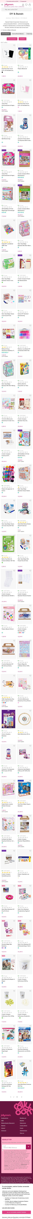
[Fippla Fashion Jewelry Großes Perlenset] (2, 807)
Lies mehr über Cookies (8, 1208)
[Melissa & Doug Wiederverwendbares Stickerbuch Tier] (7, 352)
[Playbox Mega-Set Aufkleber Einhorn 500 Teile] (18, 667)
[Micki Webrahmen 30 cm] (18, 737)
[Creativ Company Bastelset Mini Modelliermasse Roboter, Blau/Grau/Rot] (19, 632)
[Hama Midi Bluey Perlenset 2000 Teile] (19, 1088)
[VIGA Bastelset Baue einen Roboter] (5, 702)
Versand (3, 1128)
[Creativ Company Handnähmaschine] (2, 877)
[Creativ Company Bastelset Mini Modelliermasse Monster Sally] (21, 632)
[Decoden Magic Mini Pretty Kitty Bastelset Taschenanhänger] (3, 947)
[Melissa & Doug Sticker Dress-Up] (3, 352)
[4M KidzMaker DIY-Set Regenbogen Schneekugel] (2, 212)
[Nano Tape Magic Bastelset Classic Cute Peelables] (2, 282)
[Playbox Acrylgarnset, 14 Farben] (2, 492)
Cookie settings (23, 1125)
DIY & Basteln (24, 18)
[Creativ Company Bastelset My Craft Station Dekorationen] (21, 177)
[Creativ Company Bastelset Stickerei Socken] (18, 597)
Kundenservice (4, 1118)
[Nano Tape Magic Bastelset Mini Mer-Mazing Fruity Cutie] (18, 247)
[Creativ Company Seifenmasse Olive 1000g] (2, 1017)
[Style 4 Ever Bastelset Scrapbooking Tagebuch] (18, 912)
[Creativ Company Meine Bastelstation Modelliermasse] (18, 177)
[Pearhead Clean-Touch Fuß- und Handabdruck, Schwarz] (2, 72)
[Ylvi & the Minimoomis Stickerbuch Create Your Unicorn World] (2, 422)
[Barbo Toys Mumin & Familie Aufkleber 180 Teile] (2, 562)
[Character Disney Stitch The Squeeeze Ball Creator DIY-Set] (18, 142)
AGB (2, 1120)
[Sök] (3, 9)
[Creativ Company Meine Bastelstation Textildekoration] (19, 177)
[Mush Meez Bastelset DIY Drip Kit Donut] (2, 912)
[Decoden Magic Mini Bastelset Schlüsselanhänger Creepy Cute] (2, 947)
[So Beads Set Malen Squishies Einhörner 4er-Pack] (2, 842)
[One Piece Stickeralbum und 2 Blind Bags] (3, 1088)
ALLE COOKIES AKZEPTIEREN (16, 1212)
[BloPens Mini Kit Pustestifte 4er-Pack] (18, 387)
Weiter (21, 1097)
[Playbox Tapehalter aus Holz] (18, 877)
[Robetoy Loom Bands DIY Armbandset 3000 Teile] (18, 352)
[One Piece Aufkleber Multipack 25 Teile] (2, 1088)
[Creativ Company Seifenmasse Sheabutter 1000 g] (3, 1017)
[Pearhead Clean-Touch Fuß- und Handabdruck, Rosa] (18, 107)
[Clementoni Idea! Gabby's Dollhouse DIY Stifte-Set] (18, 772)
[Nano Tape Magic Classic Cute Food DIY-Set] (2, 317)
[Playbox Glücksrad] (18, 72)
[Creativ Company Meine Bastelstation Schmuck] (23, 177)
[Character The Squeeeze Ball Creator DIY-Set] (2, 772)
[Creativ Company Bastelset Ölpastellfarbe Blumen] (18, 842)
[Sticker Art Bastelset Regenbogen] (2, 1052)
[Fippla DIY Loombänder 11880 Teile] (2, 247)
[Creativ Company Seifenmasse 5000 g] (18, 982)
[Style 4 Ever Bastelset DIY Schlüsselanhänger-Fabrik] (18, 947)
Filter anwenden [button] (12, 38)
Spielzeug (8, 18)
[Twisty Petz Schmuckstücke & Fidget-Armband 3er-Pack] (2, 177)
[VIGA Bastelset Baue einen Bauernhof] (3, 702)
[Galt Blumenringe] (2, 142)
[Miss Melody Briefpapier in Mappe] (2, 982)
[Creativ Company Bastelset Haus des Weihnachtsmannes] (18, 422)
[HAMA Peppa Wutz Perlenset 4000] (23, 1088)
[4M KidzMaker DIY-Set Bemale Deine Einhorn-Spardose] (5, 212)
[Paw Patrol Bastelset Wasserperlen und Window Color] (18, 1052)
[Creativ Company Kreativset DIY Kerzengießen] (2, 457)
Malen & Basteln (15, 18)
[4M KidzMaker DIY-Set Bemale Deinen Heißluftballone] (3, 212)
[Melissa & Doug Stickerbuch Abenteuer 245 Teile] (5, 352)
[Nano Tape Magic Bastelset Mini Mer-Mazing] (2, 387)
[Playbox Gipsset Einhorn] (2, 632)
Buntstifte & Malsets (18, 33)
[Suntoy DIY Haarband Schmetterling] (18, 317)
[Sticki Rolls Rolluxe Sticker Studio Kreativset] (18, 527)
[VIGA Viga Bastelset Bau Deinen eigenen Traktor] (2, 702)
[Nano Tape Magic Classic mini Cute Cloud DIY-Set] (2, 527)
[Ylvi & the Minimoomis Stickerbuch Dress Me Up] (18, 702)
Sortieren (22, 38)
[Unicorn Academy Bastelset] (2, 737)
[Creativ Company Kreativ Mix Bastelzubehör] (18, 282)
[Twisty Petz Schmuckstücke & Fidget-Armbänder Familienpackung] (2, 107)
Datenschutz (23, 1123)
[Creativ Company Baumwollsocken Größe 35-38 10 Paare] (2, 597)
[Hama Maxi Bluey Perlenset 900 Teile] (18, 1088)
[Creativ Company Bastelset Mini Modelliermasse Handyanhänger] (18, 632)
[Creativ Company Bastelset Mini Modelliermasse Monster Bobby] (23, 632)
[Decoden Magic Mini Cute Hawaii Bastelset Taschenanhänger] (5, 947)
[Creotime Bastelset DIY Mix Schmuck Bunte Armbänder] (2, 667)
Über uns (22, 1133)
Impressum (3, 1130)
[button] (2, 5)
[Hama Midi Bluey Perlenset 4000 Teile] (21, 1088)
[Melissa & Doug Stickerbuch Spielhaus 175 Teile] (2, 352)
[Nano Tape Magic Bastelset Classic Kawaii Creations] (18, 492)
